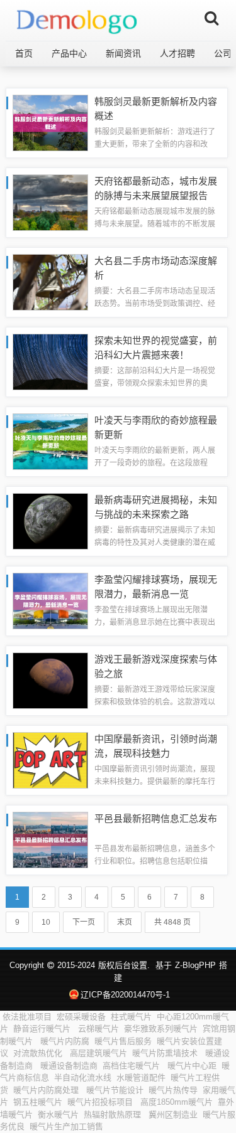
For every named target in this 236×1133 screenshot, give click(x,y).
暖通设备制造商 (69, 1065)
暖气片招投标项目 (101, 1102)
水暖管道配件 (141, 1077)
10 (46, 922)
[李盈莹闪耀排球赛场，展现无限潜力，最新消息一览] (50, 600)
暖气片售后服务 (123, 1041)
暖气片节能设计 (114, 1090)
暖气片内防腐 (64, 1041)
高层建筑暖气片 (98, 1053)
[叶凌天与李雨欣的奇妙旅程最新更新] (50, 440)
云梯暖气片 (98, 1028)
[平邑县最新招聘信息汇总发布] (50, 839)
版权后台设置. (124, 965)
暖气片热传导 (173, 1090)
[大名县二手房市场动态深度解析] (50, 281)
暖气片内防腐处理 (47, 1090)
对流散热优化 (39, 1053)
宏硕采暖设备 (81, 1016)
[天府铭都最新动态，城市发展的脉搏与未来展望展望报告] (50, 201)
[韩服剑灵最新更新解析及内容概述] (50, 122)
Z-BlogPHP (195, 965)
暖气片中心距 (191, 1065)
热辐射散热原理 (113, 1114)
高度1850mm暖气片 (176, 1102)
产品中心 (69, 53)
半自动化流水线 (82, 1077)
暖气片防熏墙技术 (166, 1053)
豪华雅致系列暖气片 (161, 1028)
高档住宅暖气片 (132, 1065)
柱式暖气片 (131, 1016)
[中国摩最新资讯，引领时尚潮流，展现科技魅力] (50, 759)
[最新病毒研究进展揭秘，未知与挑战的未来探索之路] (50, 520)
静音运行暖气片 (43, 1028)
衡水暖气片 (58, 1114)
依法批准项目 (27, 1016)
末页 (124, 922)
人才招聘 (177, 53)
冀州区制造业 (173, 1114)
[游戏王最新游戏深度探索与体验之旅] (50, 679)
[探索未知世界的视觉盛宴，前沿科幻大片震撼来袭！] (50, 361)
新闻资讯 (123, 53)
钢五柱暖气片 (37, 1102)
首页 (24, 53)
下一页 (83, 922)
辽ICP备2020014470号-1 (125, 994)
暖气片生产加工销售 (66, 1126)
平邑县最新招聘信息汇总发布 (155, 818)
